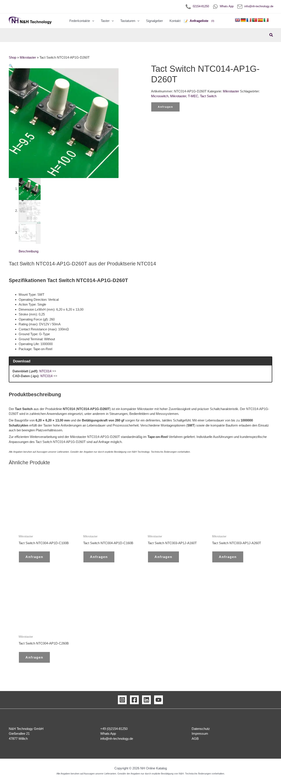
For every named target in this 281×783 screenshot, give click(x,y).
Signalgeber (154, 21)
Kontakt (174, 21)
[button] (92, 21)
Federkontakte (79, 21)
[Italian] (266, 20)
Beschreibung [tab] (28, 251)
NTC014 (45, 371)
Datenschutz (201, 729)
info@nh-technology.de (258, 6)
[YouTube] (158, 699)
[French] (249, 20)
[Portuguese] (254, 20)
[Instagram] (122, 699)
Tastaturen (127, 21)
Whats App (226, 6)
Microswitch (159, 96)
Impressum (200, 733)
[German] (243, 20)
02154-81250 (200, 6)
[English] (237, 20)
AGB (195, 738)
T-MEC (193, 96)
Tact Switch (208, 96)
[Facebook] (134, 699)
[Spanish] (260, 20)
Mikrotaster (28, 57)
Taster (105, 21)
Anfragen (165, 106)
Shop (12, 57)
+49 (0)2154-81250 (114, 729)
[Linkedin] (146, 699)
